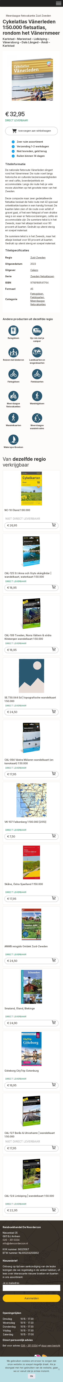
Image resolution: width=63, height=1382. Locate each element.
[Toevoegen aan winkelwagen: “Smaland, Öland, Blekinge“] (54, 1022)
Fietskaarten (37, 297)
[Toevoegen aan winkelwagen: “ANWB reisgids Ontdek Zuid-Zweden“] (54, 960)
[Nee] (58, 1369)
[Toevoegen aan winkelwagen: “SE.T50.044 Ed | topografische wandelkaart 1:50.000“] (54, 711)
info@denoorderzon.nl (15, 1243)
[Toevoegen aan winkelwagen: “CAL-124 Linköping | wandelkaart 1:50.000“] (54, 1210)
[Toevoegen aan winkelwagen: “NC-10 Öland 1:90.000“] (54, 525)
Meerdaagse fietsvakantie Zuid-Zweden (28, 15)
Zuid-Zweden (38, 257)
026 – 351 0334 (11, 1239)
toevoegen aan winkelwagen (34, 130)
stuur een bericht (50, 1345)
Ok (31, 1376)
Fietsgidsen (36, 293)
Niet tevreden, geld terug (32, 151)
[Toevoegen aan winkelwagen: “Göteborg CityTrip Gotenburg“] (54, 1085)
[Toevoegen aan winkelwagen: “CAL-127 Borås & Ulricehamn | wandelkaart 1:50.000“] (54, 1148)
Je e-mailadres (11, 1283)
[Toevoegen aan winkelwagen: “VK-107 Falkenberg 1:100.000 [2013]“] (54, 836)
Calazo (34, 270)
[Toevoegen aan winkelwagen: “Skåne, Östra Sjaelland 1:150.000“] (54, 898)
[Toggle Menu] (58, 3)
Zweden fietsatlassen (42, 276)
